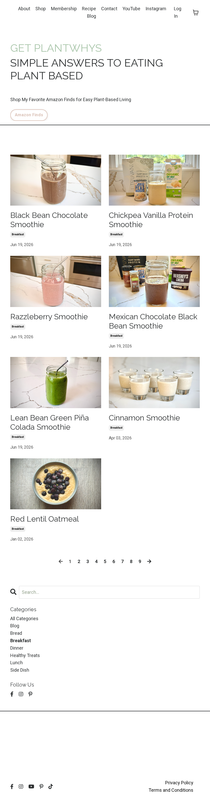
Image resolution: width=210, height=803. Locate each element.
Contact (109, 8)
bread (16, 633)
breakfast (18, 234)
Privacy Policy (179, 782)
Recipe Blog (89, 12)
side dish (19, 670)
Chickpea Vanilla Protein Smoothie (151, 220)
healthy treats (25, 655)
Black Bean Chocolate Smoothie (49, 220)
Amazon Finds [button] (29, 114)
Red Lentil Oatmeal (44, 518)
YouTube (131, 8)
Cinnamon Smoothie (144, 417)
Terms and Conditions (171, 790)
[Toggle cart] (196, 12)
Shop (40, 8)
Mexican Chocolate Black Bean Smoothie (153, 321)
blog (14, 625)
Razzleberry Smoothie (49, 316)
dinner (16, 648)
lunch (16, 662)
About (24, 8)
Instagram (155, 8)
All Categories (24, 618)
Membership (64, 8)
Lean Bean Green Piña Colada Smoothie (49, 422)
